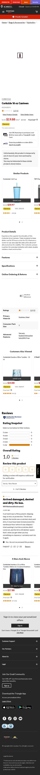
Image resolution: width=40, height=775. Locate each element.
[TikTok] (10, 718)
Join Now (20, 633)
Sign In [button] (20, 626)
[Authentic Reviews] (12, 417)
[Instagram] (15, 718)
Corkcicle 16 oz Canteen (15, 103)
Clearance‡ (5, 124)
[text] (17, 213)
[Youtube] (20, 718)
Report (27, 546)
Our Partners (6, 649)
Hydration (31, 22)
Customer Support (8, 641)
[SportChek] (16, 2)
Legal (4, 664)
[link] (11, 110)
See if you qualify (15, 145)
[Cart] (36, 12)
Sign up (6, 686)
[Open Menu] (3, 12)
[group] (9, 208)
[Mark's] (26, 2)
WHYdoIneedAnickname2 (13, 506)
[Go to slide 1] (20, 55)
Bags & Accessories (17, 22)
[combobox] (21, 483)
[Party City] (35, 2)
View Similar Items (27, 114)
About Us (5, 656)
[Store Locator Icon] (1, 6)
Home (4, 22)
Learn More (6, 701)
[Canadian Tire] (5, 2)
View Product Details (10, 114)
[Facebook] (4, 718)
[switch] (23, 296)
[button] (17, 200)
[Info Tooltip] (37, 120)
